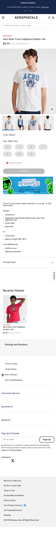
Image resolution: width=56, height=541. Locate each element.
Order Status (10, 369)
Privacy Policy (15, 450)
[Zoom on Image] (52, 109)
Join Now (36, 192)
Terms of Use (9, 491)
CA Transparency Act (13, 510)
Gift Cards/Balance (13, 380)
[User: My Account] (49, 18)
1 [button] (25, 11)
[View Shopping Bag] (53, 17)
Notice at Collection (12, 481)
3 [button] (31, 11)
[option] (28, 81)
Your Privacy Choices (13, 505)
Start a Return (10, 375)
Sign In (21, 192)
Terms (4, 450)
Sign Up (47, 440)
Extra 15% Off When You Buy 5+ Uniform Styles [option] (28, 7)
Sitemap (7, 515)
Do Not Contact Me (12, 486)
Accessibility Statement (14, 496)
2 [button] (28, 11)
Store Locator (11, 364)
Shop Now (45, 7)
